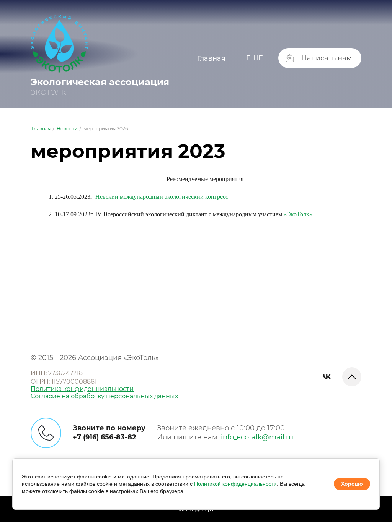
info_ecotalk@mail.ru (257, 437)
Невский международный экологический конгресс (161, 196)
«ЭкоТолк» (298, 214)
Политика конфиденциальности (82, 388)
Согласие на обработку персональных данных (104, 396)
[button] (319, 58)
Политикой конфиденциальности (235, 484)
